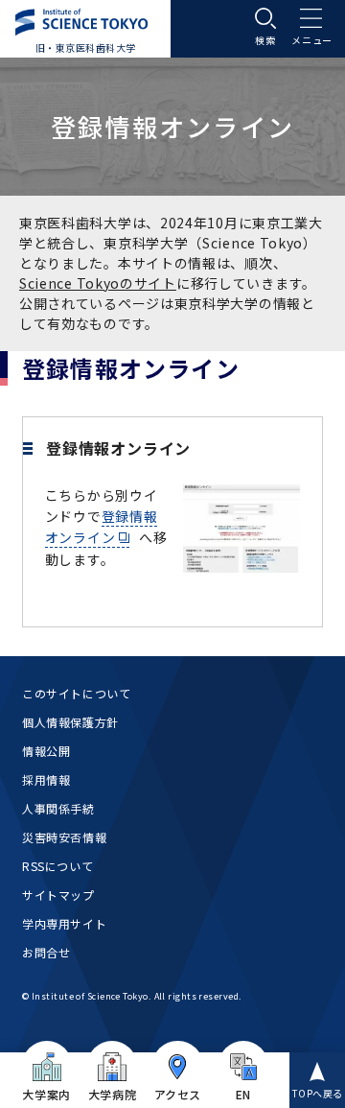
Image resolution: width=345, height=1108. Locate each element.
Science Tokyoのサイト (97, 283)
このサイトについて (76, 693)
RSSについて (57, 866)
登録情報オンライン (101, 527)
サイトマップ (58, 894)
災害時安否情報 (64, 837)
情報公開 (46, 751)
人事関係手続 (58, 808)
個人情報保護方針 (70, 722)
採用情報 (46, 779)
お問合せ (46, 952)
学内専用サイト (64, 923)
